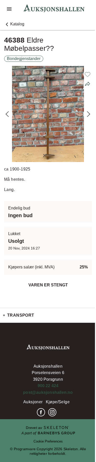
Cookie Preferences (48, 441)
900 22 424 (48, 386)
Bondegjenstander (23, 58)
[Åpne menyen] (9, 9)
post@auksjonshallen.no (48, 392)
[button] (14, 24)
